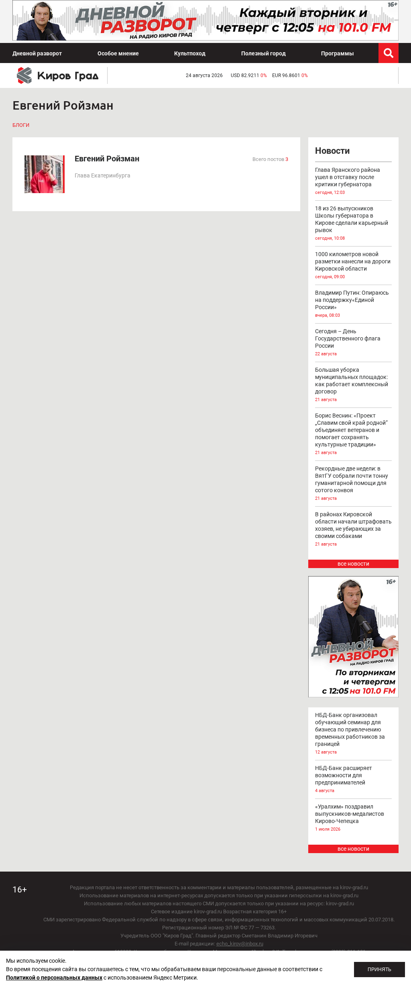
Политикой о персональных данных (54, 977)
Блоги (20, 125)
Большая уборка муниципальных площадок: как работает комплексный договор (351, 384)
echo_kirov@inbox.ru (239, 944)
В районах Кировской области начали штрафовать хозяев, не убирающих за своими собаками (353, 529)
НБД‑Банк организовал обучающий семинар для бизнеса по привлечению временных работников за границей (350, 733)
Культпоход (190, 53)
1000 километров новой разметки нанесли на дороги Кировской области (353, 265)
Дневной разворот (37, 53)
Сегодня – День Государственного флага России (347, 342)
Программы (337, 53)
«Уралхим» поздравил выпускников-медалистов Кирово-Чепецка (349, 817)
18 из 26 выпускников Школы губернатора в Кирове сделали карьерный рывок (351, 223)
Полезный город (263, 53)
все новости (353, 563)
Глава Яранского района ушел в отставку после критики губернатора (347, 181)
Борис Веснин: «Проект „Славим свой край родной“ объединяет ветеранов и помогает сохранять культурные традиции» (351, 433)
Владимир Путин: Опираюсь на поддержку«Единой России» (352, 303)
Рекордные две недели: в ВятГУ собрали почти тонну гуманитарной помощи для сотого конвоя (351, 483)
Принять (379, 969)
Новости (332, 151)
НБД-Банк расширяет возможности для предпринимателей (343, 779)
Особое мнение (118, 53)
